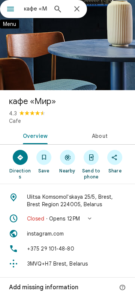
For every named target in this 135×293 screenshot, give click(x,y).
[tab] (34, 135)
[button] (67, 218)
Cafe (15, 121)
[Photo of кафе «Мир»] (67, 45)
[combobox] (35, 8)
